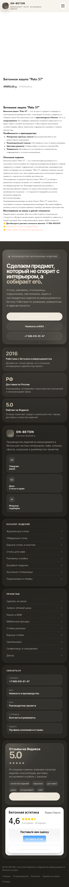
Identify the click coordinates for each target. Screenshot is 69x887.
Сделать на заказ (16, 601)
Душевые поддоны (17, 565)
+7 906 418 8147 (53, 223)
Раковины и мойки (17, 558)
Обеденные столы (17, 538)
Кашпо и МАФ (14, 614)
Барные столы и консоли (21, 544)
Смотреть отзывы (34, 796)
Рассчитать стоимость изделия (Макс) (22, 226)
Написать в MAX (34, 326)
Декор (10, 655)
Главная (6, 876)
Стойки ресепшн (16, 628)
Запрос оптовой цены (19, 607)
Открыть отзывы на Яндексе (34, 849)
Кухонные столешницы (20, 571)
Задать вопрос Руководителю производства (24, 230)
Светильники (14, 641)
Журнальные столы (18, 531)
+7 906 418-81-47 (34, 336)
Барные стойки (15, 635)
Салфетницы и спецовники (22, 648)
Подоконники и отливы (19, 578)
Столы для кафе (16, 551)
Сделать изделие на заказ (34, 316)
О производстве (21, 876)
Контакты (35, 876)
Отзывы (6, 881)
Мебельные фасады (18, 621)
